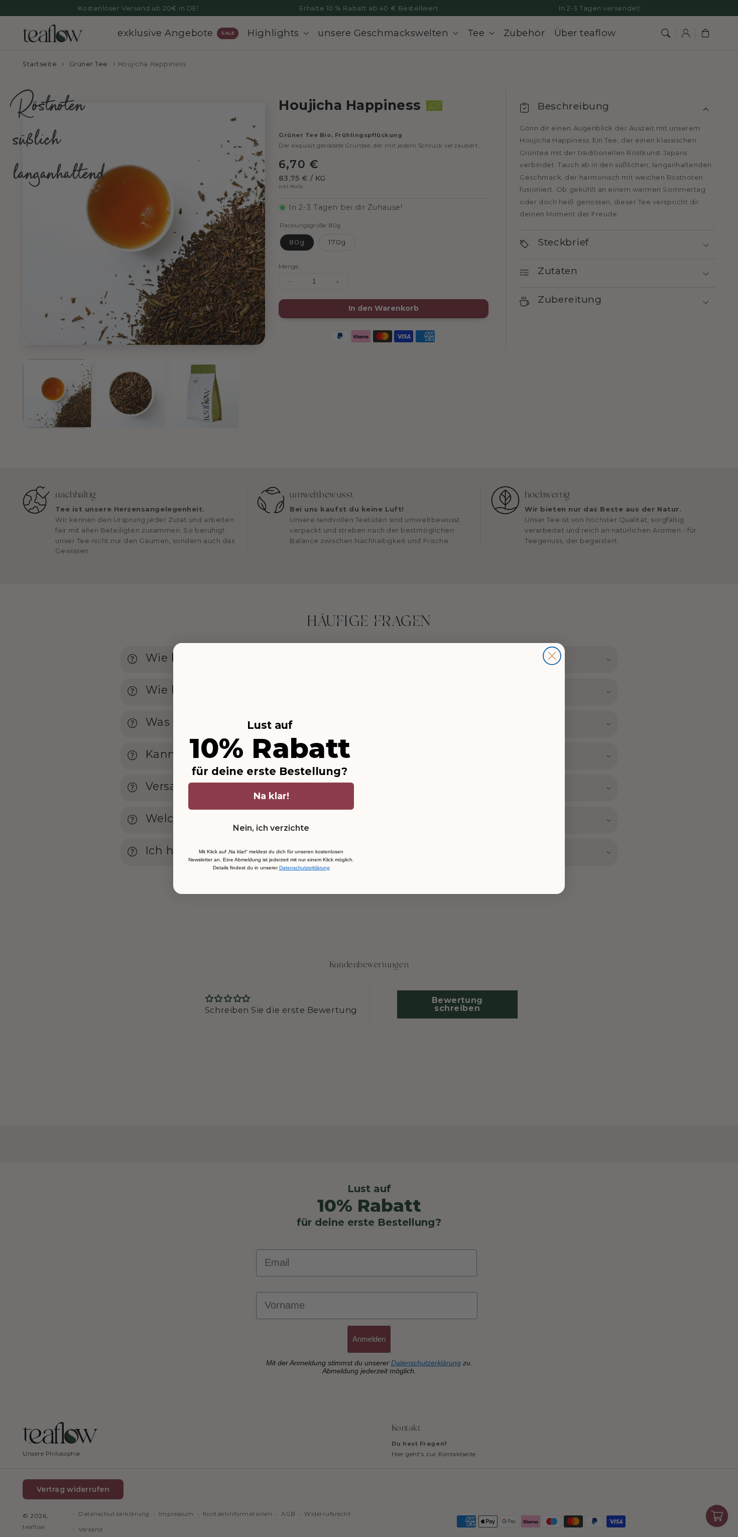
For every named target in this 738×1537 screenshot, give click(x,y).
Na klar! (271, 796)
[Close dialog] (552, 656)
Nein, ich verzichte (271, 828)
